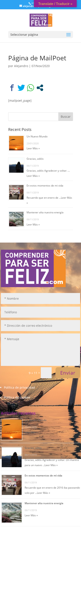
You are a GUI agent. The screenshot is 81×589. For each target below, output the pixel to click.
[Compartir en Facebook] (12, 88)
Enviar (67, 372)
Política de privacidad (19, 387)
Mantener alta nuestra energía (45, 212)
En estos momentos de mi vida (45, 185)
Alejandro (21, 66)
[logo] (41, 20)
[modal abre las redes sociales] (40, 88)
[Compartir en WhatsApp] (30, 88)
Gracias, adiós (35, 159)
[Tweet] (21, 88)
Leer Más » (33, 148)
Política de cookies (17, 397)
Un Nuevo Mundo (37, 136)
